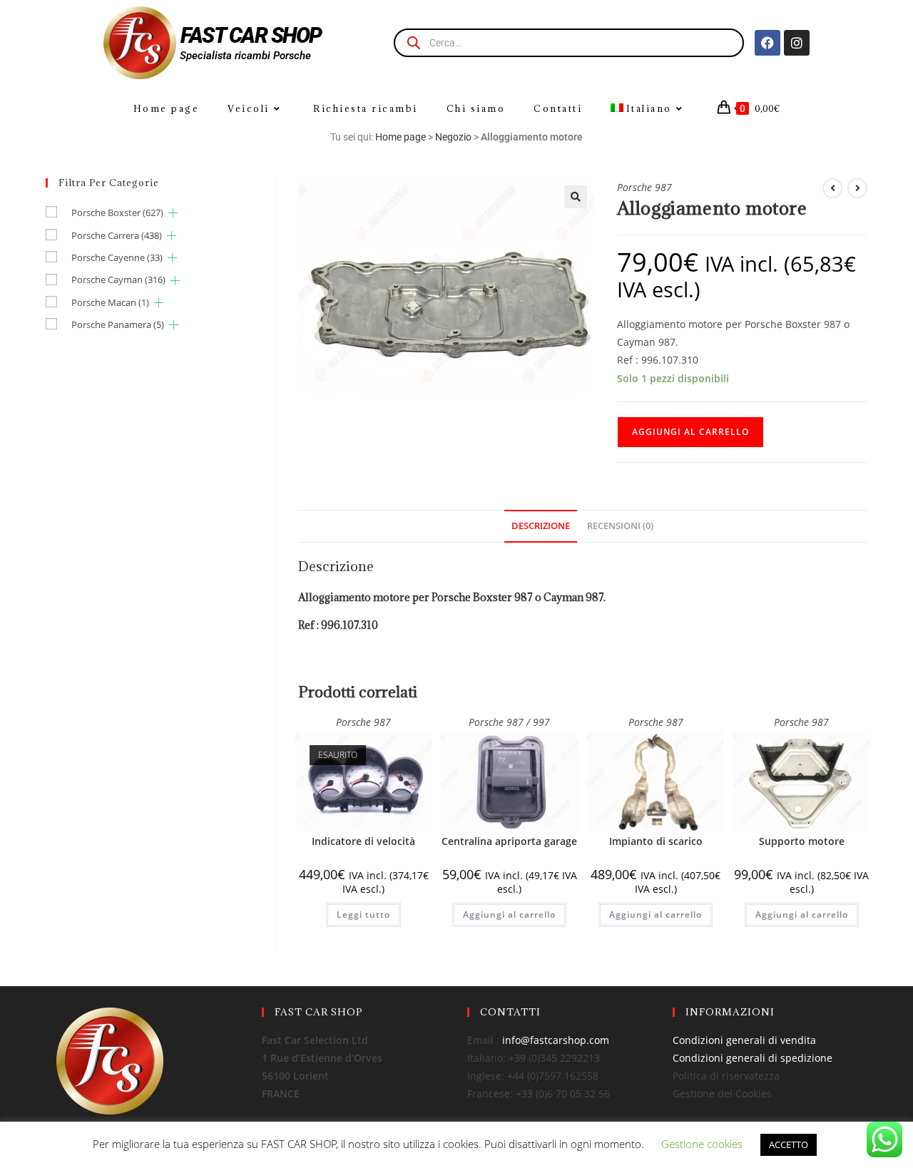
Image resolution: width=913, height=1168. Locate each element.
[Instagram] (797, 43)
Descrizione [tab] (540, 526)
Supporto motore (802, 841)
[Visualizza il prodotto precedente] (832, 188)
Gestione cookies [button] (702, 1144)
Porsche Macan (110, 302)
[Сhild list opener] (173, 212)
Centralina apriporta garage (509, 841)
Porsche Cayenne (117, 257)
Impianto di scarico (656, 841)
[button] (575, 196)
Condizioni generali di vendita (744, 1040)
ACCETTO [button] (788, 1144)
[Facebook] (767, 43)
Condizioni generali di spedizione (752, 1058)
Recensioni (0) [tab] (620, 526)
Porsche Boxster (117, 212)
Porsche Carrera (116, 235)
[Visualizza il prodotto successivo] (857, 188)
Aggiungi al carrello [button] (509, 914)
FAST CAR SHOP (251, 35)
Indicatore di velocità (363, 841)
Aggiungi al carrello (690, 432)
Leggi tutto (363, 914)
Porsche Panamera (117, 324)
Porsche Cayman (118, 279)
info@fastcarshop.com (555, 1040)
